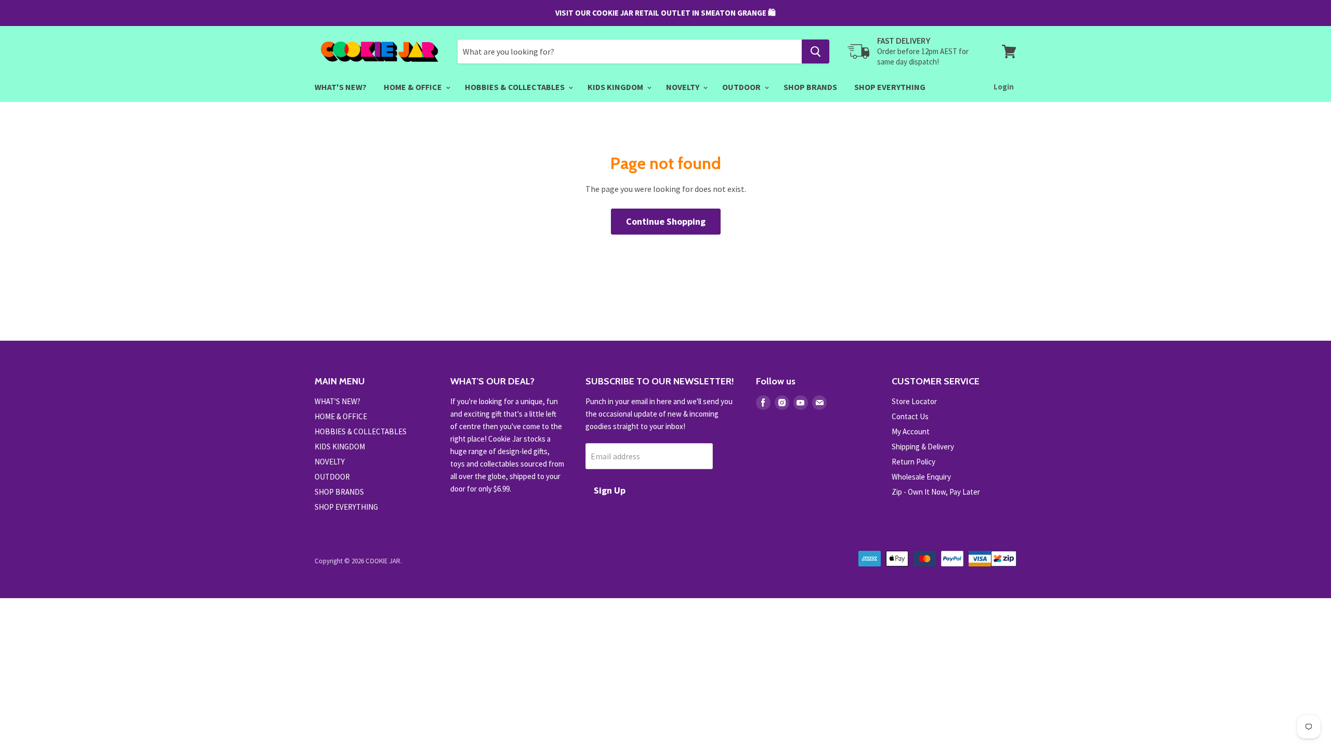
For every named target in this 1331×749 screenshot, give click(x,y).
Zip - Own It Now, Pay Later (936, 492)
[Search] (815, 51)
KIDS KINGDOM (616, 87)
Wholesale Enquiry (921, 477)
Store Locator (914, 401)
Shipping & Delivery (923, 446)
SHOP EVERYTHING (889, 87)
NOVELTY (683, 87)
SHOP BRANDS (810, 87)
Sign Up (609, 490)
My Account (911, 431)
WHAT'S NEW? (341, 87)
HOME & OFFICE (413, 87)
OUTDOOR (742, 87)
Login (1004, 87)
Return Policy (913, 462)
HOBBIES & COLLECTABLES (515, 87)
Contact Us (910, 416)
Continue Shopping (666, 221)
